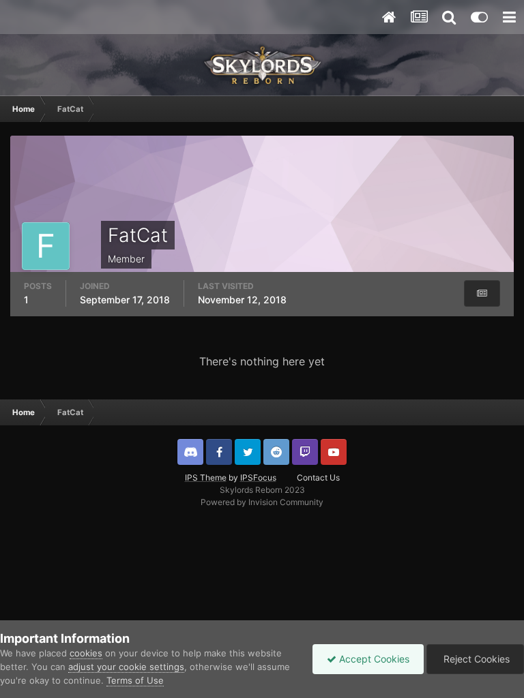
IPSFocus (258, 477)
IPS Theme (206, 477)
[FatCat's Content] (482, 293)
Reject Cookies (475, 659)
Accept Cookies (372, 659)
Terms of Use (135, 680)
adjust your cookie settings (126, 666)
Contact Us (318, 477)
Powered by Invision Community (262, 502)
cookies (86, 653)
